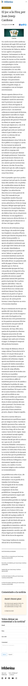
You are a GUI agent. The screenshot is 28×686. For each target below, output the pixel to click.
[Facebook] (9, 678)
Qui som (4, 673)
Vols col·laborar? (13, 673)
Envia (4, 654)
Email (3, 625)
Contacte (11, 674)
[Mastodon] (5, 678)
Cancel (10, 654)
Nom (3, 631)
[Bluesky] (2, 678)
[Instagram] (16, 678)
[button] (26, 2)
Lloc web (4, 636)
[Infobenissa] (7, 2)
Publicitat (4, 674)
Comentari (4, 642)
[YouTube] (13, 678)
